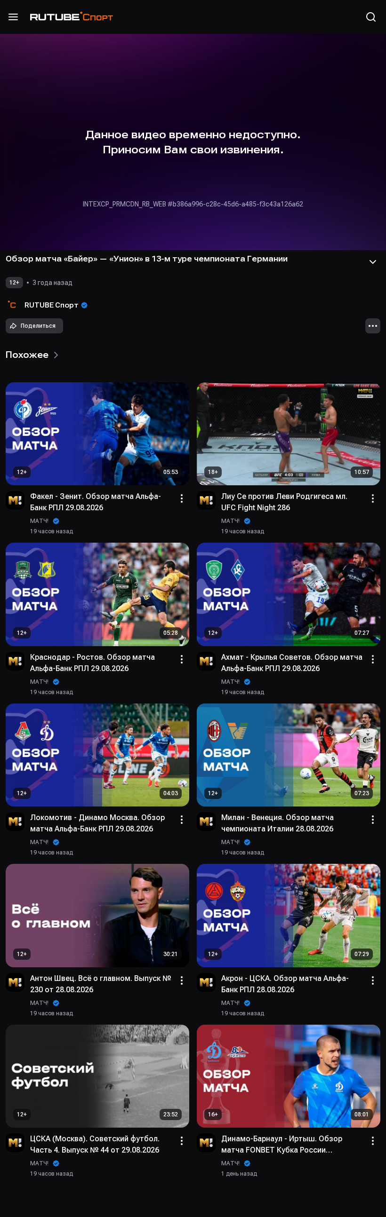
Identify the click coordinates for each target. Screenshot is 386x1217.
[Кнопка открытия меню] (13, 17)
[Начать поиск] (371, 17)
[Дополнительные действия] (372, 325)
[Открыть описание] (372, 261)
